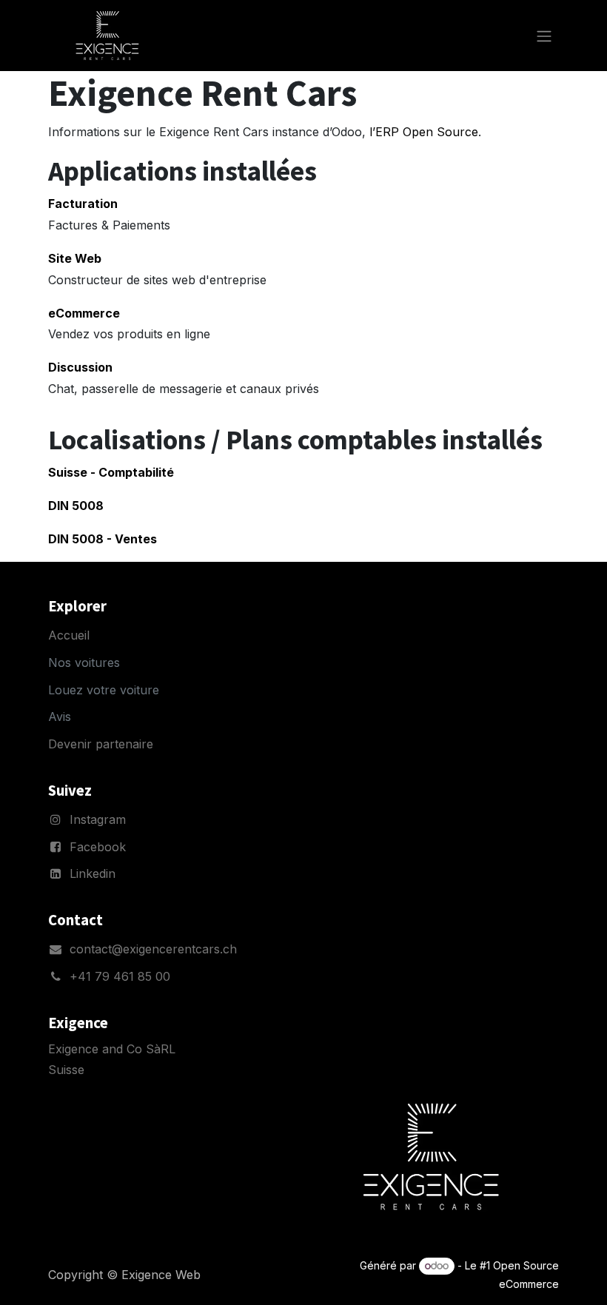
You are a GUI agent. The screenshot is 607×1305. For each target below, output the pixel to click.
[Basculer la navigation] (544, 35)
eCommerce (84, 313)
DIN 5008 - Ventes (102, 538)
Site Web (74, 258)
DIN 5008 (76, 505)
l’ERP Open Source (423, 131)
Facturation (83, 203)
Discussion (80, 367)
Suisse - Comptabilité (111, 472)
